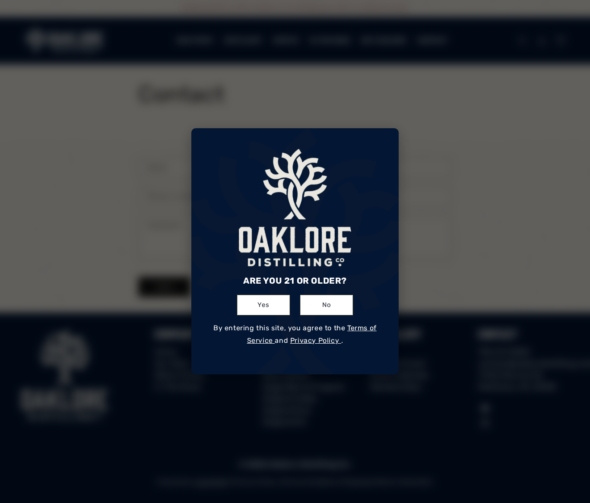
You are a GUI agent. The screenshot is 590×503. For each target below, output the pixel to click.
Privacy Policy (315, 340)
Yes (263, 305)
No (326, 305)
